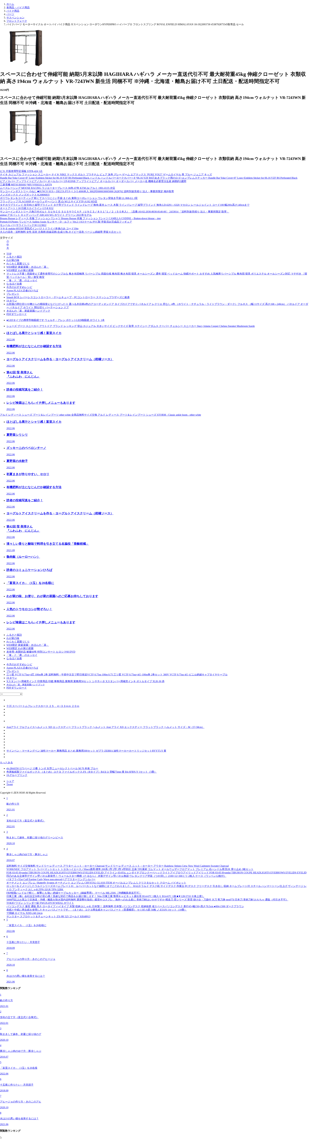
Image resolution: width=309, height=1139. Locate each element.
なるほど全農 (14, 283)
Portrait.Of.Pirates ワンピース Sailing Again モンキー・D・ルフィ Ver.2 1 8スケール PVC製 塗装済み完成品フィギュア (66, 221)
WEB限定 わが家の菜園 (19, 270)
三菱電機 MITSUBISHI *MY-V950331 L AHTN (26, 184)
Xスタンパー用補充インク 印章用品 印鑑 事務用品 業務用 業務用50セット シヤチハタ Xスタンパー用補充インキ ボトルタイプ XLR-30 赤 (85, 681)
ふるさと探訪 (14, 256)
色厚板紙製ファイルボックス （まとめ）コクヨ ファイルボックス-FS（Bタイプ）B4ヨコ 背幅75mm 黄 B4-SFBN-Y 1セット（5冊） (81, 771)
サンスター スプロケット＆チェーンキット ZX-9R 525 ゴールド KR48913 (48, 916)
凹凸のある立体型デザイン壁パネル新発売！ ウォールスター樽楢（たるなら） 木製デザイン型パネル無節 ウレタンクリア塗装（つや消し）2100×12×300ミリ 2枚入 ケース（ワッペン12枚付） (116, 876)
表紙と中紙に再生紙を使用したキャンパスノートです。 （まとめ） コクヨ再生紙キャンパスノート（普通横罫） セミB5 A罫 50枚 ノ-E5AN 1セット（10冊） (96, 909)
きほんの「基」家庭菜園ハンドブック (28, 310)
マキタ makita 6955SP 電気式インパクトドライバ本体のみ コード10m (39, 228)
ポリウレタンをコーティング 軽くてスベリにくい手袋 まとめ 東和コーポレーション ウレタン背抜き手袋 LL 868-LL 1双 (69, 198)
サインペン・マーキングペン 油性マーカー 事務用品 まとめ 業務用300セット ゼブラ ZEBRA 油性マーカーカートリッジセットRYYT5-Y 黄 (86, 750)
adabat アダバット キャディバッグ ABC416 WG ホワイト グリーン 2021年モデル (46, 215)
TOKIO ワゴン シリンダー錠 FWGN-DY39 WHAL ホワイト (40, 903)
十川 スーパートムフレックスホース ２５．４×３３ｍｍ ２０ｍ (42, 706)
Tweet (9, 784)
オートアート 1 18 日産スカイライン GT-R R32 (26, 208)
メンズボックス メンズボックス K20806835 (25, 194)
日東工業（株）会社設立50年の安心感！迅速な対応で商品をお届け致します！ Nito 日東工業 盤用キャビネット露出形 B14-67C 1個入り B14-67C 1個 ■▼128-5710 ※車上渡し (105, 896)
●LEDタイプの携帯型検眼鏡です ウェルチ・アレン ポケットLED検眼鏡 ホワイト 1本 (55, 320)
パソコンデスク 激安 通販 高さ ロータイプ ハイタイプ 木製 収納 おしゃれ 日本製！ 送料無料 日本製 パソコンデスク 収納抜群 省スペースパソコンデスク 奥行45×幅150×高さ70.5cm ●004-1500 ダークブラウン (125, 906)
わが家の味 (12, 260)
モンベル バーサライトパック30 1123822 (23, 225)
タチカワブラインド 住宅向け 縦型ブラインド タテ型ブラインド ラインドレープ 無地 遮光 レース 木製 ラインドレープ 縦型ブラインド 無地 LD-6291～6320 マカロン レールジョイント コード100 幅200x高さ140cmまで (124, 204)
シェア (10, 781)
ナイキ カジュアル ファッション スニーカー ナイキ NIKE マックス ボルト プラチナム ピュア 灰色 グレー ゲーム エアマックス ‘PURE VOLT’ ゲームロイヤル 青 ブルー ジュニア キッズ (106, 174)
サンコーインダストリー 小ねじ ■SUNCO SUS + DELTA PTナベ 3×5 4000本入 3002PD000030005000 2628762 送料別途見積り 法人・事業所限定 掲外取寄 (87, 191)
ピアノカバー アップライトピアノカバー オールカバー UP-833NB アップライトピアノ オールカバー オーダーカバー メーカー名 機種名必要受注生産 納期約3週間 (93, 181)
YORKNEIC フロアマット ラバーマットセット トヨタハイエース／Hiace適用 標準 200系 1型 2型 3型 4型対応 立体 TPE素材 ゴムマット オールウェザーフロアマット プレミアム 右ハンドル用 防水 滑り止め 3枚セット (129, 869)
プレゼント (12, 294)
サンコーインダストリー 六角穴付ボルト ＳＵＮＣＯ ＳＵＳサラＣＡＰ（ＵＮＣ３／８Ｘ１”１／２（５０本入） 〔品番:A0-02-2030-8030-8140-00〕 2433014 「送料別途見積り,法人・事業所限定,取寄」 (114, 211)
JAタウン (11, 300)
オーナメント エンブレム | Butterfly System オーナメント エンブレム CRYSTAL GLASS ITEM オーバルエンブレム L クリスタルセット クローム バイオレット (96, 882)
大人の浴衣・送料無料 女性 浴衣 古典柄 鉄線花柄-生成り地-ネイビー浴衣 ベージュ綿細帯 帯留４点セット (60, 232)
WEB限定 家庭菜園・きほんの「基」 (27, 267)
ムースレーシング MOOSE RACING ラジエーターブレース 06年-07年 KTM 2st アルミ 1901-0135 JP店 (57, 188)
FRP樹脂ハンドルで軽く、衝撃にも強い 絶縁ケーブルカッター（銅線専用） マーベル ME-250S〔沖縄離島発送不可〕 (73, 892)
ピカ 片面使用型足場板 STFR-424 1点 (21, 171)
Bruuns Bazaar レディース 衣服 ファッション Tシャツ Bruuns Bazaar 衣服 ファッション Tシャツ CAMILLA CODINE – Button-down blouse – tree (80, 218)
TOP (8, 253)
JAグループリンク (16, 775)
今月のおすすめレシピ (19, 287)
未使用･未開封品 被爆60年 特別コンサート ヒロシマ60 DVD (40, 651)
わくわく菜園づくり (18, 263)
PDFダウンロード (16, 314)
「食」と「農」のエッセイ (21, 280)
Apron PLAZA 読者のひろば (22, 290)
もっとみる (6, 762)
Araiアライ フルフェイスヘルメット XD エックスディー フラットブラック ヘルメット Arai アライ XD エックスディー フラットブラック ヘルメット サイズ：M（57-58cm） (105, 727)
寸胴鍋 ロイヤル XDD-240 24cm (24, 913)
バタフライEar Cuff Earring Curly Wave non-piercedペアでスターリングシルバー (50, 879)
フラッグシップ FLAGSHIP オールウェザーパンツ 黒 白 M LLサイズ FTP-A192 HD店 (48, 201)
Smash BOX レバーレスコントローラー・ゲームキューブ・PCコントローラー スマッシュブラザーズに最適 (68, 297)
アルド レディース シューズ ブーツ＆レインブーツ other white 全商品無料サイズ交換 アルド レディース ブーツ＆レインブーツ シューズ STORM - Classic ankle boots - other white (100, 414)
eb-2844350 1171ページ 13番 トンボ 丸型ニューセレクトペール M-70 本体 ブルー (52, 768)
